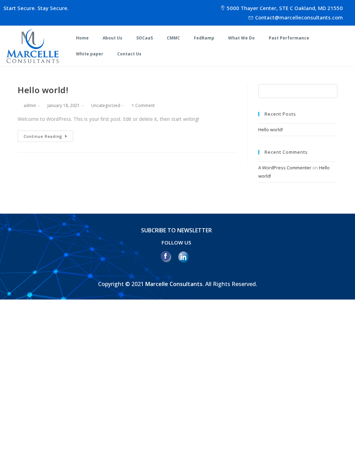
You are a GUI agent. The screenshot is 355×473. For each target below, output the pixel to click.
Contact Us (129, 54)
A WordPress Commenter (284, 167)
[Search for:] (297, 90)
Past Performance (289, 38)
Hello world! (43, 90)
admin (30, 105)
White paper (89, 54)
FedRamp (204, 38)
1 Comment (143, 105)
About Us (112, 38)
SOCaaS (144, 38)
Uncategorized (105, 105)
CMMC (173, 38)
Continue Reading (43, 136)
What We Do (241, 38)
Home (82, 38)
